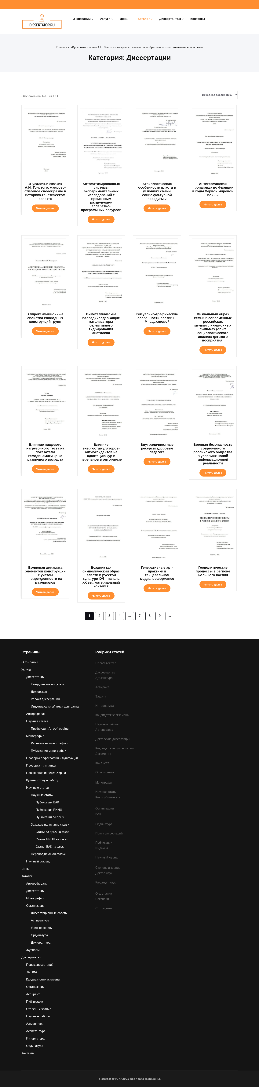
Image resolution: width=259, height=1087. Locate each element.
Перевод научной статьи (48, 854)
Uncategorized (105, 663)
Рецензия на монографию (49, 743)
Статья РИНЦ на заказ (51, 839)
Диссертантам (170, 19)
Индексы (101, 848)
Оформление (104, 772)
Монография (35, 736)
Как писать (102, 763)
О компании (82, 19)
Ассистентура (36, 1031)
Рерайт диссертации (45, 699)
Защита (31, 972)
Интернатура (35, 1038)
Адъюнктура (34, 1024)
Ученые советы (42, 928)
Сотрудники (103, 908)
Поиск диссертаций (39, 965)
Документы (103, 754)
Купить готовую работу (42, 780)
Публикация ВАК (47, 802)
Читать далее (45, 208)
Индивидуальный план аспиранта (55, 706)
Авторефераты (37, 883)
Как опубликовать (107, 797)
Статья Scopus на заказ (52, 832)
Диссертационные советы (49, 913)
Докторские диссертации (112, 739)
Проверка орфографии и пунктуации (52, 758)
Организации (35, 906)
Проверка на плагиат (41, 765)
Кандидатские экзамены (43, 979)
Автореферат (35, 714)
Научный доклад (37, 861)
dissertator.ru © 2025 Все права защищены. (130, 1079)
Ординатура (39, 935)
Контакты (197, 19)
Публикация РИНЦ (49, 810)
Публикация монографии (48, 751)
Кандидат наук (105, 882)
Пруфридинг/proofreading (50, 728)
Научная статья (37, 721)
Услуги (105, 19)
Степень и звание (38, 1009)
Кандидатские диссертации (114, 748)
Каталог (144, 19)
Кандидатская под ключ (47, 684)
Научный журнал (107, 857)
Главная (61, 47)
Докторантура (40, 942)
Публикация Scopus (50, 817)
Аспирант (33, 994)
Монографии (35, 898)
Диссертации (35, 677)
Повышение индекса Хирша (46, 773)
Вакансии (102, 899)
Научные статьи (37, 787)
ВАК (98, 814)
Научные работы (38, 1016)
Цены (124, 19)
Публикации (34, 1001)
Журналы (33, 950)
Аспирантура (40, 920)
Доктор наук (103, 873)
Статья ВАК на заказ (50, 846)
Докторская (39, 692)
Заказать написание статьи (50, 824)
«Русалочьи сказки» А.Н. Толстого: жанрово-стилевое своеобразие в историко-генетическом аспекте (137, 47)
